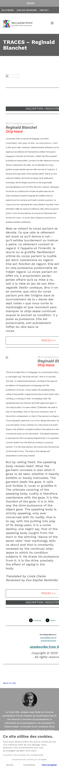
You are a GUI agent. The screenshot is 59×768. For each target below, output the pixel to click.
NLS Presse (8, 10)
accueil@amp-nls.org (48, 637)
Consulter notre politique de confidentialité (23, 755)
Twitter (53, 620)
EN (28, 3)
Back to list (9, 683)
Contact (44, 10)
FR (32, 3)
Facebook (37, 620)
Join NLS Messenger (48, 641)
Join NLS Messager (26, 10)
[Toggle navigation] (52, 24)
